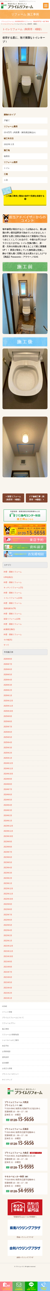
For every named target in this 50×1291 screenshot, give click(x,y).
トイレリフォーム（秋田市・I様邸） (22, 29)
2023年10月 (8, 836)
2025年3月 (8, 748)
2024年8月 (8, 784)
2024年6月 (8, 795)
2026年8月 (8, 659)
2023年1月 (8, 883)
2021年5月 (8, 982)
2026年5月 (8, 675)
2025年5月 (8, 737)
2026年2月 (8, 690)
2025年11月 (8, 706)
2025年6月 (8, 732)
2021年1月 (8, 998)
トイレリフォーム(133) (13, 598)
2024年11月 (8, 769)
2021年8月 (8, 967)
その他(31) (8, 640)
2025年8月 (8, 721)
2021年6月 (8, 977)
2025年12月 (8, 701)
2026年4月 (8, 680)
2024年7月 (8, 789)
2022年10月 (8, 899)
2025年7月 (8, 727)
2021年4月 (8, 988)
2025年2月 (8, 753)
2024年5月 (8, 800)
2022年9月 (8, 904)
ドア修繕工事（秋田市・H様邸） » (36, 498)
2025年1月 (8, 758)
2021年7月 (8, 972)
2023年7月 (8, 852)
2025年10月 (8, 711)
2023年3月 (8, 873)
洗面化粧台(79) (10, 608)
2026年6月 (8, 669)
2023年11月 (8, 831)
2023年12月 (8, 826)
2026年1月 (8, 696)
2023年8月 (8, 847)
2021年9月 (8, 962)
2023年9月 (8, 842)
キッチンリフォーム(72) (13, 588)
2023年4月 (8, 868)
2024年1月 (8, 821)
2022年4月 (8, 930)
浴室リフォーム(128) (12, 619)
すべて (6, 645)
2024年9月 (8, 779)
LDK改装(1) (8, 577)
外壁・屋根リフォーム (13, 572)
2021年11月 (8, 951)
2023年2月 (8, 878)
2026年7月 (8, 664)
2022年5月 (8, 925)
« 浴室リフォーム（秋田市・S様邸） (13, 498)
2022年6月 (8, 920)
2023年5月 (8, 862)
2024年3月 (8, 810)
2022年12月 (8, 889)
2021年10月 (8, 956)
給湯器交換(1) (9, 629)
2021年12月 (8, 946)
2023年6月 (8, 857)
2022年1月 (8, 941)
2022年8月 (8, 909)
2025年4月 (8, 742)
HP (21, 1105)
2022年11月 (8, 894)
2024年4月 (8, 805)
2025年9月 (8, 716)
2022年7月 (8, 915)
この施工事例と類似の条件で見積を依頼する (25, 196)
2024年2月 (8, 815)
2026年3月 (8, 685)
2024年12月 (8, 763)
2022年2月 (8, 935)
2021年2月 (8, 993)
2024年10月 (8, 774)
